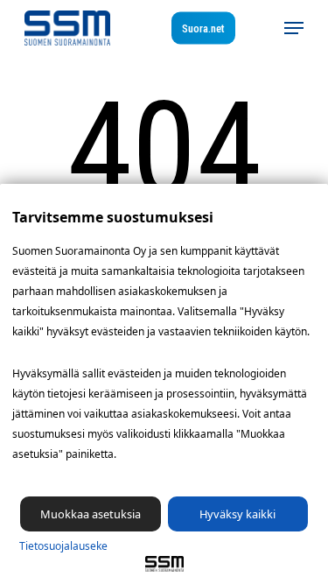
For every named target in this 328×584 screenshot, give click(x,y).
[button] (294, 28)
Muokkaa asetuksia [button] (90, 514)
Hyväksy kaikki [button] (237, 514)
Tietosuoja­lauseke (63, 545)
